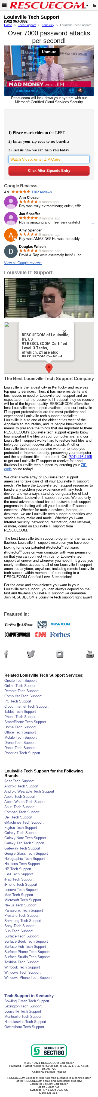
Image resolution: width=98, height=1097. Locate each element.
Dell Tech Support (18, 817)
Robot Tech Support (20, 748)
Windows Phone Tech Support (28, 978)
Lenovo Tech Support (21, 890)
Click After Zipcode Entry (49, 171)
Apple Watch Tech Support (25, 802)
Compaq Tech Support (21, 812)
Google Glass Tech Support (26, 853)
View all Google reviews (23, 263)
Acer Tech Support (19, 781)
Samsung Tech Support (22, 921)
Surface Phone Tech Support (27, 952)
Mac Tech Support (18, 895)
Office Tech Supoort (20, 732)
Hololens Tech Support (22, 864)
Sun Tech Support (18, 931)
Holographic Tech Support (24, 859)
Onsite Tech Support (20, 681)
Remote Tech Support (21, 691)
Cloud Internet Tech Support (26, 706)
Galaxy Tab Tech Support (24, 843)
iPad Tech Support (18, 879)
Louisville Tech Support (22, 1011)
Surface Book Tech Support (26, 941)
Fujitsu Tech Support (20, 828)
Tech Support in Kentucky (29, 995)
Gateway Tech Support (22, 848)
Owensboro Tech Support (24, 1027)
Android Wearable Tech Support (29, 791)
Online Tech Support (20, 686)
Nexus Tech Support (20, 905)
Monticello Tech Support (23, 1017)
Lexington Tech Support (23, 1006)
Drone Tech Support (20, 743)
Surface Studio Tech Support (27, 957)
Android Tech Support (21, 786)
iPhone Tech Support (20, 884)
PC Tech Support (17, 701)
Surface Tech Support (21, 936)
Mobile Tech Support (20, 737)
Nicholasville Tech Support (25, 1022)
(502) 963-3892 (15, 21)
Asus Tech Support (19, 807)
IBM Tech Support (18, 874)
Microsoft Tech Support (22, 900)
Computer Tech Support (23, 696)
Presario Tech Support (21, 915)
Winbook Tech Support (22, 967)
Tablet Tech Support (20, 712)
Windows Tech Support (22, 972)
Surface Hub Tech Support (25, 947)
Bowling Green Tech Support (26, 1001)
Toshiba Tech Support (21, 962)
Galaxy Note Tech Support (25, 838)
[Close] (64, 331)
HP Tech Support (17, 869)
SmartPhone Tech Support (25, 722)
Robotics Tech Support (22, 753)
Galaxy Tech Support (21, 833)
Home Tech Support (20, 727)
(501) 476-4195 (80, 457)
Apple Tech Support (19, 797)
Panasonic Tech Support (23, 910)
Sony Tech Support (19, 926)
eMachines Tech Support (24, 822)
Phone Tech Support (20, 717)
